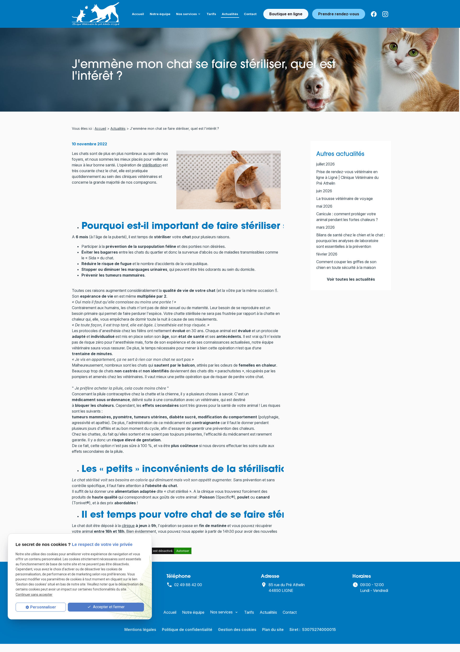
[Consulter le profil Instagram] (385, 14)
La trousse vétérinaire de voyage (344, 198)
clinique (128, 525)
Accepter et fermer (108, 607)
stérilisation (151, 165)
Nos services (186, 14)
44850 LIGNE (287, 587)
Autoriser (182, 551)
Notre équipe (160, 14)
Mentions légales (140, 629)
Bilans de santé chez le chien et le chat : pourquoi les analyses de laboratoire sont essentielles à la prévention (350, 240)
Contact (250, 14)
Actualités (230, 14)
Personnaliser (43, 607)
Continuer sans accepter (34, 594)
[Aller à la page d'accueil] (96, 13)
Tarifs (211, 14)
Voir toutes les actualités (351, 279)
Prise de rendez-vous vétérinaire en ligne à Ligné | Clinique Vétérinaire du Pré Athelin (347, 177)
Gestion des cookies (237, 629)
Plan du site (273, 629)
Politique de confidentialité (187, 629)
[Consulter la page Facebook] (374, 14)
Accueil (138, 14)
